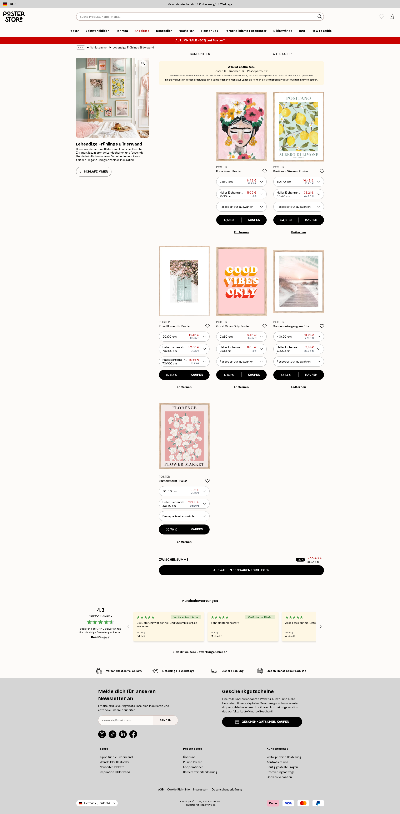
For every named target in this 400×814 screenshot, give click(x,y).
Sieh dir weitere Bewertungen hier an (200, 652)
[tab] (382, 17)
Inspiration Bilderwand (115, 772)
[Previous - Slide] (128, 626)
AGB (161, 789)
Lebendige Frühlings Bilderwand (133, 47)
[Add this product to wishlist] (264, 171)
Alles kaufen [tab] (282, 54)
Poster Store (209, 801)
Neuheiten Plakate (112, 767)
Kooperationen (193, 767)
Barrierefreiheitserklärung (200, 772)
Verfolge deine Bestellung (284, 757)
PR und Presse (192, 762)
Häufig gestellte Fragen (282, 767)
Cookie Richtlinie (178, 789)
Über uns (189, 757)
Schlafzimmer (99, 47)
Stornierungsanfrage (281, 772)
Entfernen (241, 232)
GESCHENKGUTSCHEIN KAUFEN (265, 721)
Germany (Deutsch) (97, 803)
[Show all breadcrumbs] (80, 47)
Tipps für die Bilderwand (116, 757)
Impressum (200, 789)
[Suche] (320, 16)
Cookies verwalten (279, 777)
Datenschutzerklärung (227, 789)
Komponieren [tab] (200, 54)
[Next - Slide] (320, 626)
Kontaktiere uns (277, 762)
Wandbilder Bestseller (114, 762)
